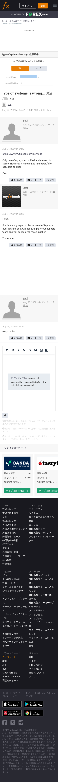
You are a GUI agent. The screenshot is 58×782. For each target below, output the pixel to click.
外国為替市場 (9, 525)
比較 (31, 645)
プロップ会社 (36, 618)
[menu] (55, 5)
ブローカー (8, 575)
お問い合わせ (36, 665)
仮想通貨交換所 (10, 633)
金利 (4, 517)
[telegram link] (21, 722)
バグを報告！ (36, 668)
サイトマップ (29, 694)
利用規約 (5, 694)
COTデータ (8, 544)
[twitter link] (12, 722)
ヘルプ (32, 661)
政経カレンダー (10, 509)
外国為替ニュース (11, 536)
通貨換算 (6, 564)
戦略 (31, 521)
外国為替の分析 (10, 540)
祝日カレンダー (10, 521)
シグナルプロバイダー (13, 587)
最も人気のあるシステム (41, 517)
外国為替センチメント (40, 532)
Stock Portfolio (9, 672)
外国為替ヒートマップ (13, 556)
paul (9, 104)
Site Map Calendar (46, 693)
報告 (52, 180)
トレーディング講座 (12, 637)
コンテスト (34, 525)
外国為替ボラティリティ (14, 528)
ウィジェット (9, 657)
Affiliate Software (11, 676)
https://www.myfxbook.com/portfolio (22, 153)
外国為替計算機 (10, 552)
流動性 (5, 548)
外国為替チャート (38, 528)
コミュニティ (36, 509)
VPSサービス (9, 583)
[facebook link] (4, 722)
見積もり (18, 180)
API (4, 665)
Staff (25, 187)
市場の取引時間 (10, 513)
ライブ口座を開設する (17, 490)
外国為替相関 (9, 532)
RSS (4, 668)
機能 (4, 661)
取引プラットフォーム (13, 622)
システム (33, 513)
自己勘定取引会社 (11, 579)
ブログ (32, 676)
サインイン (27, 5)
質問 (31, 657)
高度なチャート (10, 680)
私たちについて (37, 672)
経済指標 (6, 560)
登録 (43, 5)
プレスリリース (37, 610)
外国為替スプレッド (39, 575)
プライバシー (16, 694)
